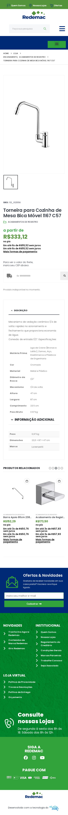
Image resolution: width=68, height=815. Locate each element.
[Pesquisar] (45, 29)
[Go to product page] (17, 493)
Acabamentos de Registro (23, 221)
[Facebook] (26, 757)
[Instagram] (34, 757)
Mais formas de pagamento (20, 251)
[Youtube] (42, 757)
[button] (57, 43)
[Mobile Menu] (62, 28)
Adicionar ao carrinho (27, 481)
